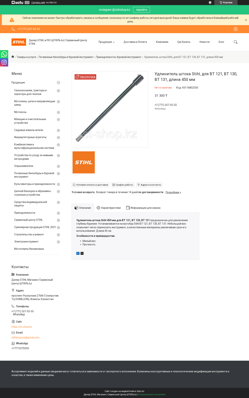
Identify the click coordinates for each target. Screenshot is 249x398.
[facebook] (77, 253)
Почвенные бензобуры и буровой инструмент (66, 57)
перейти (141, 9)
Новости (205, 41)
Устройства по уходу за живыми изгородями (33, 157)
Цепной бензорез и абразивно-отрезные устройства (33, 193)
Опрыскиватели (23, 165)
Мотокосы (20, 112)
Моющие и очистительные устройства (30, 121)
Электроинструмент (26, 241)
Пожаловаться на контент (152, 394)
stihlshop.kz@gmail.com (25, 337)
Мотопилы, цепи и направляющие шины (34, 103)
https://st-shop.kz (21, 326)
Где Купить (183, 41)
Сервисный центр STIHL (28, 219)
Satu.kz (140, 391)
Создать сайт (38, 2)
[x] (82, 253)
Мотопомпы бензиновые (29, 248)
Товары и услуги (26, 57)
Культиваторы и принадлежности (34, 184)
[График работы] (235, 29)
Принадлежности (24, 212)
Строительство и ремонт (29, 234)
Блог (221, 41)
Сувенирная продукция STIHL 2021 (35, 227)
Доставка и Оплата (135, 41)
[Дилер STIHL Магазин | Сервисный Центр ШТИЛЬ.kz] (18, 42)
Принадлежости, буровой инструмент (118, 57)
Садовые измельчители (28, 130)
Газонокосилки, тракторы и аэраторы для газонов (30, 92)
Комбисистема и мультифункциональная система (34, 146)
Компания (162, 41)
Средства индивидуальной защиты (30, 204)
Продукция (105, 41)
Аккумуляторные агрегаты (30, 137)
